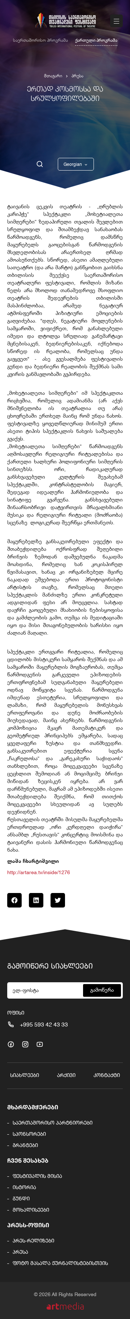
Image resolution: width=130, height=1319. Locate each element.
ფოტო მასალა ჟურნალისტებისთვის (60, 1263)
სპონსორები (29, 1134)
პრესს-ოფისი (28, 1226)
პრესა (77, 76)
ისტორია (24, 1187)
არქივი (66, 1075)
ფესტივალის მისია (37, 1176)
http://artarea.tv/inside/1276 (38, 872)
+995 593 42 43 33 (44, 1025)
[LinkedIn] (36, 900)
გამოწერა (102, 990)
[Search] (39, 164)
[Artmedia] (65, 1306)
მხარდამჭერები (32, 1108)
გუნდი (21, 1198)
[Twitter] (58, 900)
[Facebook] (14, 900)
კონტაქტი (107, 1075)
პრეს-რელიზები (33, 1241)
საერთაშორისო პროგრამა (40, 40)
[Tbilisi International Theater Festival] (65, 20)
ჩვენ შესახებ (27, 1161)
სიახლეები (24, 1075)
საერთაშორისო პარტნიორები (52, 1123)
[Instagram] (25, 1044)
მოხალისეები (31, 1210)
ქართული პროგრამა (96, 40)
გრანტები (25, 1145)
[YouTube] (39, 1044)
